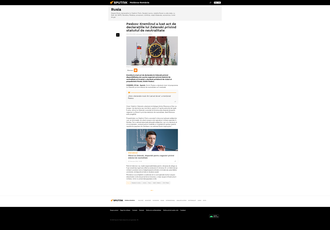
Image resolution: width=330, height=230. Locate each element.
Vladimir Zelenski (157, 182)
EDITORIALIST (192, 200)
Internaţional (133, 153)
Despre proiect (114, 210)
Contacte (134, 210)
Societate (148, 200)
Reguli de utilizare (125, 210)
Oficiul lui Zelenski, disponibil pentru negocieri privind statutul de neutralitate (151, 156)
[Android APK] (214, 216)
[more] (175, 101)
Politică (140, 200)
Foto (204, 200)
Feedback (183, 210)
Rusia (128, 182)
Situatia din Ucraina (136, 182)
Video (199, 200)
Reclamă (141, 210)
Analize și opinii (181, 200)
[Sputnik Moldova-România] (119, 4)
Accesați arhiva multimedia (146, 66)
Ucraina (144, 182)
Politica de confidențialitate (153, 210)
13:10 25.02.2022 (131, 34)
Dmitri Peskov (166, 182)
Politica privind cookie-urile (170, 210)
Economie (156, 200)
